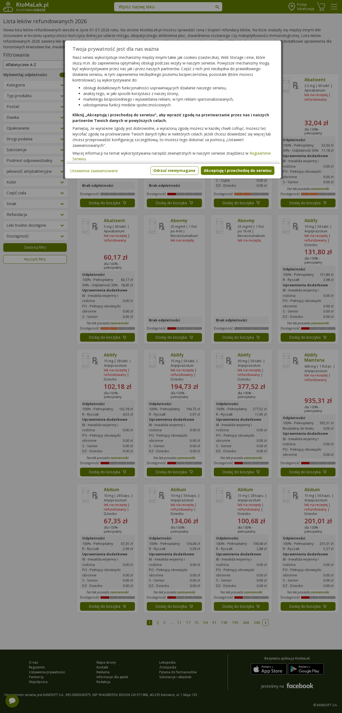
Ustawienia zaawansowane (94, 170)
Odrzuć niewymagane (174, 170)
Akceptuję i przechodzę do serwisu (237, 170)
